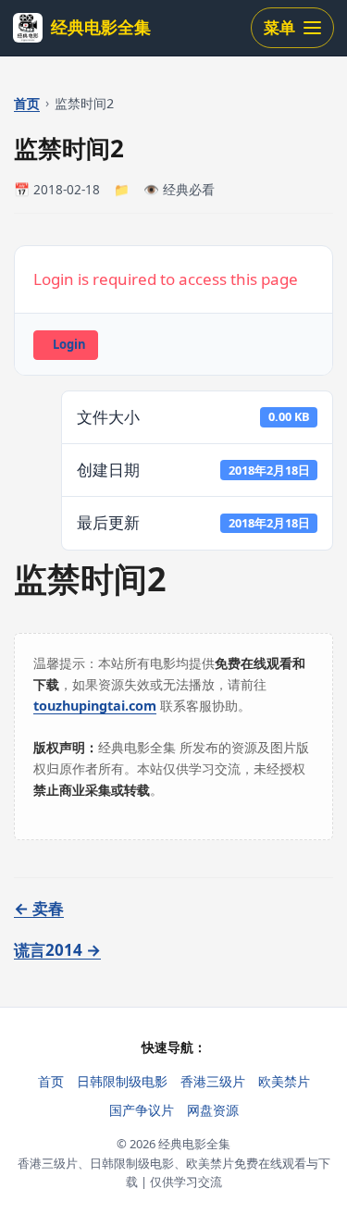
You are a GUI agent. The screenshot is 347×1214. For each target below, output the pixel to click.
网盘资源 (213, 1110)
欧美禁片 (284, 1081)
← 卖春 (39, 908)
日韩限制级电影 (122, 1081)
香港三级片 (212, 1081)
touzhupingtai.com (94, 705)
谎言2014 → (57, 949)
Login (69, 344)
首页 (27, 103)
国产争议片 (141, 1110)
